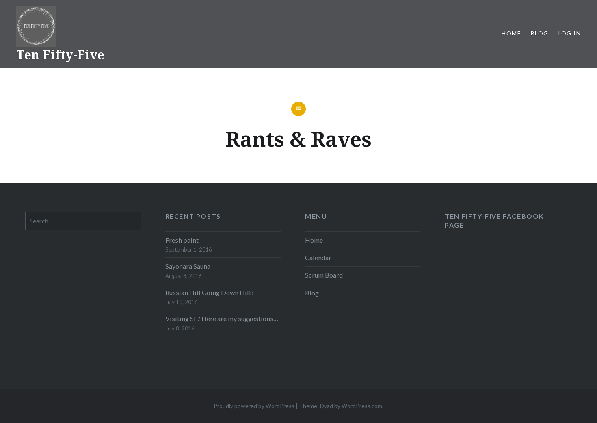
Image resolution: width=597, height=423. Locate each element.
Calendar (318, 257)
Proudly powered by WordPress (254, 405)
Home (511, 33)
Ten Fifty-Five (60, 54)
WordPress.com (362, 405)
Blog (540, 33)
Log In (569, 33)
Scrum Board (324, 275)
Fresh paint (182, 240)
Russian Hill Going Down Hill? (209, 292)
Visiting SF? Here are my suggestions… (221, 318)
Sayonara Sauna (187, 266)
